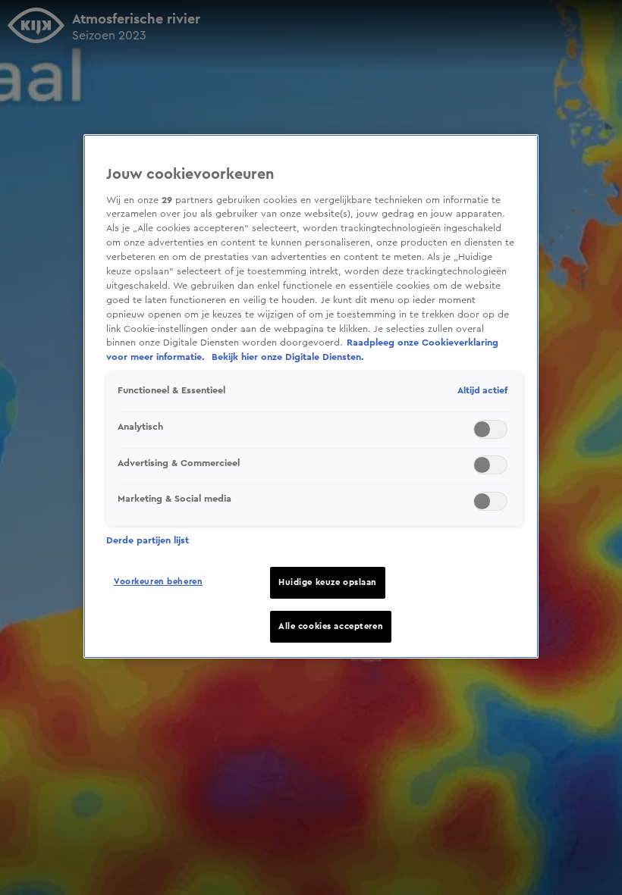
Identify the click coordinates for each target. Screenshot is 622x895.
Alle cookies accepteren (330, 626)
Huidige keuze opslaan (327, 582)
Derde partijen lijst (147, 540)
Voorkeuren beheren (158, 581)
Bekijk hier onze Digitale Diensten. (288, 356)
